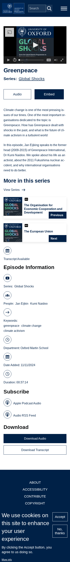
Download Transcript (35, 450)
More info (7, 559)
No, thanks (60, 531)
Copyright (35, 503)
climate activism (14, 330)
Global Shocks (32, 78)
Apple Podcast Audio (27, 403)
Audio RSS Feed (24, 415)
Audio (17, 94)
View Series (12, 189)
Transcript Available (17, 259)
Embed (49, 94)
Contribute (35, 496)
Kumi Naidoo (39, 303)
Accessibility (35, 489)
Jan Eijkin (21, 303)
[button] (35, 45)
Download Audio (35, 438)
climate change (31, 325)
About (35, 482)
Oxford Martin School (34, 348)
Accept (60, 517)
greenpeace (11, 325)
